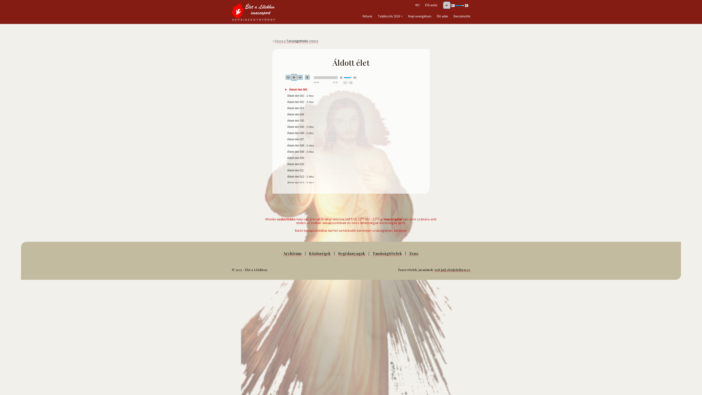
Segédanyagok (351, 253)
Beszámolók (462, 16)
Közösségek (320, 253)
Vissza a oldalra (296, 41)
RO (417, 5)
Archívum (292, 253)
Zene (413, 253)
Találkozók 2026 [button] (389, 16)
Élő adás (442, 16)
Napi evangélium (419, 16)
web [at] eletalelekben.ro (452, 270)
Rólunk (367, 16)
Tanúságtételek (387, 253)
